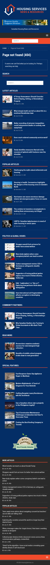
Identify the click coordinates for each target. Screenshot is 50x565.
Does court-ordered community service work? (31, 137)
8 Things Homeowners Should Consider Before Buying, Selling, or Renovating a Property (28, 99)
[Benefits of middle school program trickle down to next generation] (10, 356)
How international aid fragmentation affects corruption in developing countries (29, 295)
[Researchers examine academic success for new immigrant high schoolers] (10, 346)
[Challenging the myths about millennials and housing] (7, 172)
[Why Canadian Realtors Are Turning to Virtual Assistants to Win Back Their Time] (10, 325)
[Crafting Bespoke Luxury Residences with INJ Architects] (10, 395)
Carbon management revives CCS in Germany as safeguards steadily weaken (29, 266)
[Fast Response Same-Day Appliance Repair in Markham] (10, 376)
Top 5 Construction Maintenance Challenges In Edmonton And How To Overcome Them (29, 415)
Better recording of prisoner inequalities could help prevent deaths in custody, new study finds (29, 125)
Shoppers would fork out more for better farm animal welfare (23, 472)
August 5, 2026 (20, 104)
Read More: (7, 335)
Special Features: (10, 365)
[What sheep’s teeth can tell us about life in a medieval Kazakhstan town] (7, 113)
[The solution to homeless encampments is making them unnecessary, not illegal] (7, 211)
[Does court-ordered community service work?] (7, 140)
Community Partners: (12, 305)
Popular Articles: (9, 506)
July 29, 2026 (19, 116)
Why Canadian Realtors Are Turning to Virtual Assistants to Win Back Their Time (30, 325)
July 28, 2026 (7, 492)
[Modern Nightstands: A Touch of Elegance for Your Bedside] (10, 386)
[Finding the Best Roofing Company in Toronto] (10, 425)
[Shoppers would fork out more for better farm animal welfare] (10, 247)
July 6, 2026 (7, 542)
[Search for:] (25, 41)
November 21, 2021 (21, 175)
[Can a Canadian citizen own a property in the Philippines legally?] (10, 405)
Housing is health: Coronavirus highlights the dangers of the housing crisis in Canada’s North (30, 184)
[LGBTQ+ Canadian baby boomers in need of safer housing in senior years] (7, 223)
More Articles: (8, 460)
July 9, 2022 (19, 201)
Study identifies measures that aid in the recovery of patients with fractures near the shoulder (30, 152)
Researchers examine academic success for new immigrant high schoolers (27, 346)
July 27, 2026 (7, 516)
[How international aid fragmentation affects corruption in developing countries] (10, 295)
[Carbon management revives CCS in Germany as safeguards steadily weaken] (10, 266)
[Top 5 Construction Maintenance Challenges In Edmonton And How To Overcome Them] (10, 415)
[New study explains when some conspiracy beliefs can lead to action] (10, 256)
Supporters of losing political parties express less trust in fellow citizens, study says (29, 275)
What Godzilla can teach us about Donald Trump (18, 466)
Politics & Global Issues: (14, 236)
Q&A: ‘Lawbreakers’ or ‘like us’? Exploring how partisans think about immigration (29, 285)
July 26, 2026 (7, 533)
